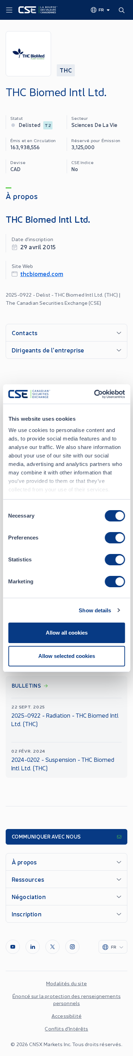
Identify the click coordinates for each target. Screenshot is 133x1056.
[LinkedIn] (33, 947)
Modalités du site (66, 983)
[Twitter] (52, 947)
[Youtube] (13, 947)
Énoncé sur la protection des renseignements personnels (66, 999)
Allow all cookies (67, 633)
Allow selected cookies (66, 656)
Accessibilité (66, 1015)
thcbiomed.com (41, 273)
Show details (95, 610)
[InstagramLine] (72, 947)
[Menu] (9, 10)
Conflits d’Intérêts (66, 1028)
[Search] (123, 10)
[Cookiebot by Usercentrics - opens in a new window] (95, 394)
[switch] (115, 537)
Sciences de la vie (94, 124)
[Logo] (37, 9)
